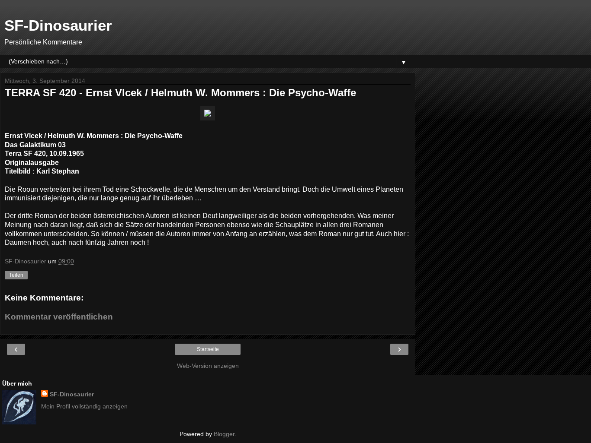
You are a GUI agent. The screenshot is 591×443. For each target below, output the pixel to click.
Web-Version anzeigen (208, 365)
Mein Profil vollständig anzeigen (84, 406)
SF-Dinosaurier (58, 25)
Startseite (208, 349)
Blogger (224, 433)
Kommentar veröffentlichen (59, 316)
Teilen (16, 275)
